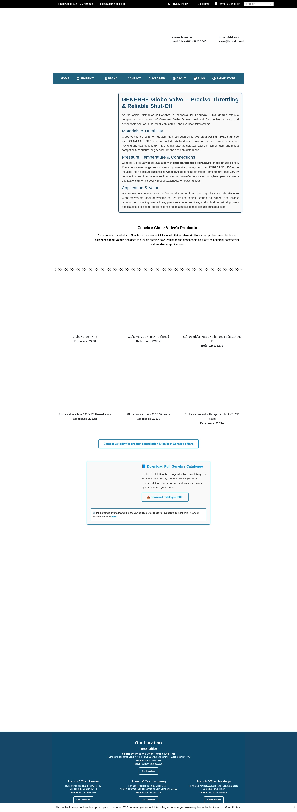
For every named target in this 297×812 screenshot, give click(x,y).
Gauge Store (225, 78)
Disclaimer (203, 4)
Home (65, 78)
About (181, 78)
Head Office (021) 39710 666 (75, 4)
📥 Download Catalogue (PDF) (165, 497)
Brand (113, 78)
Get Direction (148, 771)
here (114, 516)
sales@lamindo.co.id (112, 4)
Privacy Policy (180, 4)
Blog (201, 78)
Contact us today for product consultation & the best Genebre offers (149, 443)
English (250, 3)
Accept (217, 807)
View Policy (232, 807)
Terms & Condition (229, 4)
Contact (134, 78)
